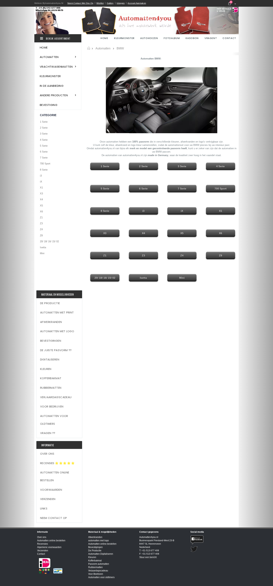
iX (41, 181)
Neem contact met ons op (80, 3)
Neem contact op (53, 518)
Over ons (47, 454)
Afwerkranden (51, 322)
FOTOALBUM (172, 38)
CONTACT (229, 38)
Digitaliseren (49, 359)
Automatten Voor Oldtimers (54, 420)
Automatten (102, 48)
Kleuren (45, 369)
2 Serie (44, 127)
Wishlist (100, 3)
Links (43, 508)
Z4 (41, 229)
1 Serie (44, 121)
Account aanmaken (137, 3)
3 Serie (44, 133)
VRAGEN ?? (47, 433)
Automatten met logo (57, 331)
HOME (104, 38)
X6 (41, 211)
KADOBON (192, 38)
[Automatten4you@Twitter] (213, 549)
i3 (41, 175)
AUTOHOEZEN (149, 38)
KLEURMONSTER (124, 38)
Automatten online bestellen (54, 476)
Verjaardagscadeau (56, 397)
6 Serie (44, 151)
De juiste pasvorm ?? (56, 350)
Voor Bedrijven (51, 406)
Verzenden (47, 499)
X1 (41, 187)
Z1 (41, 217)
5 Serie (44, 145)
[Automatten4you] (136, 20)
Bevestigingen (50, 341)
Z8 (41, 235)
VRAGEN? (210, 38)
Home (88, 48)
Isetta (43, 247)
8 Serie (44, 169)
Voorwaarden (51, 490)
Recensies (47, 463)
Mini (42, 253)
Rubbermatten (50, 388)
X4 (41, 199)
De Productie (50, 303)
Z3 (41, 223)
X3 (41, 193)
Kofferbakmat (50, 378)
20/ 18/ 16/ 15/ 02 (49, 241)
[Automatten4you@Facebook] (213, 539)
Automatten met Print (57, 312)
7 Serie (44, 157)
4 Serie (44, 139)
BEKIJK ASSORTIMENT (57, 38)
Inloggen (121, 3)
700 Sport (45, 163)
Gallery (110, 3)
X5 (41, 205)
